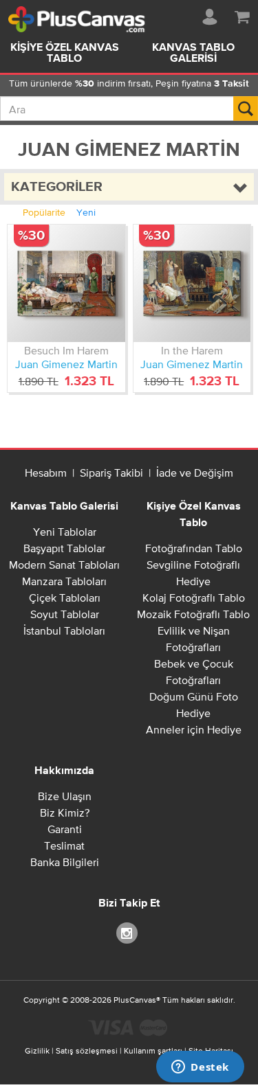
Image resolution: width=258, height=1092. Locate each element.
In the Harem (192, 350)
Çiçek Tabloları (64, 597)
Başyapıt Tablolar (64, 548)
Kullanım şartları (153, 1051)
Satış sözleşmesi (87, 1051)
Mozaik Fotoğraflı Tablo (193, 614)
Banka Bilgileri (64, 862)
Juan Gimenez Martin (66, 364)
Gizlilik (37, 1051)
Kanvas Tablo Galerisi (64, 506)
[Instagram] (129, 932)
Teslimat (64, 845)
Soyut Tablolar (64, 614)
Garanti (64, 829)
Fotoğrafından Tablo (193, 548)
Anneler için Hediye (193, 729)
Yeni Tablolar (64, 531)
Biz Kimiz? (64, 812)
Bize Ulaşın (65, 796)
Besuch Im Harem (66, 350)
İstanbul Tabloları (64, 630)
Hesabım (46, 472)
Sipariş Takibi (111, 472)
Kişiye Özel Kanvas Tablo (64, 54)
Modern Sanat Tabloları (64, 564)
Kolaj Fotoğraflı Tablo (193, 597)
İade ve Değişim (194, 472)
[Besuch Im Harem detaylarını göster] (66, 283)
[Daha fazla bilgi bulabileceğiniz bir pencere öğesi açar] (200, 1068)
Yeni (86, 212)
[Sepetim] (242, 14)
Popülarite (44, 212)
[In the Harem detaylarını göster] (192, 283)
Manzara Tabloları (64, 581)
